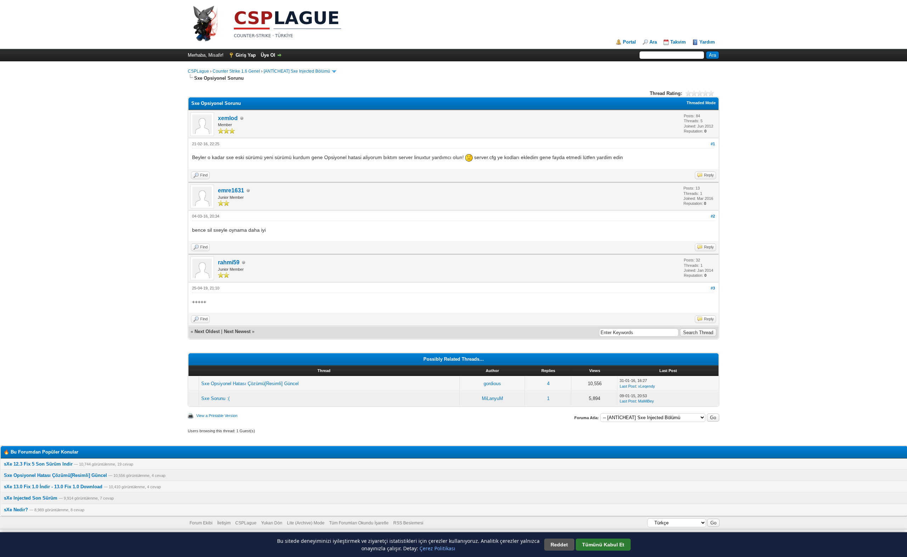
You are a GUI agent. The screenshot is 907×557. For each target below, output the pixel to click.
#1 (713, 144)
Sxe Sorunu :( (215, 398)
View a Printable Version (216, 415)
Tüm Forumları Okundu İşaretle (359, 523)
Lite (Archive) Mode (306, 523)
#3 (713, 288)
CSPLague (198, 71)
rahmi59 (229, 262)
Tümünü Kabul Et (603, 544)
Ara (653, 42)
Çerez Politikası (437, 548)
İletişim (224, 523)
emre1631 (231, 190)
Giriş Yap (246, 55)
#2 (713, 216)
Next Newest (237, 331)
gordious (492, 383)
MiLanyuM (492, 398)
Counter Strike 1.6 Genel (236, 71)
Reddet (559, 544)
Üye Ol (268, 55)
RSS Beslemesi (408, 523)
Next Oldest (207, 331)
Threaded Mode (701, 103)
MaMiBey (646, 401)
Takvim (678, 42)
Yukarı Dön (271, 523)
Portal (629, 42)
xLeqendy (646, 386)
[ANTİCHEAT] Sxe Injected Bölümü (297, 71)
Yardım (707, 42)
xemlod (228, 118)
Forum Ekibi (201, 523)
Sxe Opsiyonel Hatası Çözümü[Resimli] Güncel (250, 383)
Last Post (628, 386)
